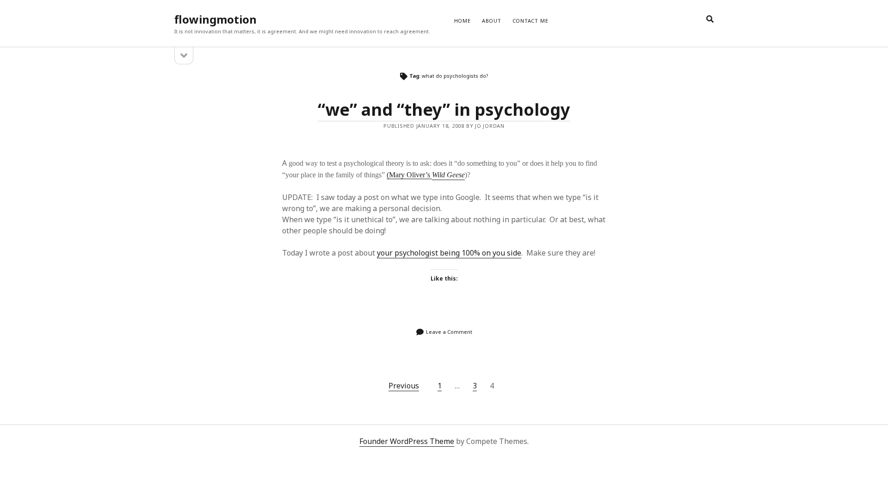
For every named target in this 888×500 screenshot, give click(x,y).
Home (462, 20)
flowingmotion (215, 19)
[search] (710, 19)
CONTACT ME (530, 20)
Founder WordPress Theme (406, 441)
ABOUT (491, 20)
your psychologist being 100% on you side (449, 253)
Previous (403, 386)
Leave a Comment (449, 331)
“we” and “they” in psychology (444, 109)
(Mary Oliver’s (409, 175)
